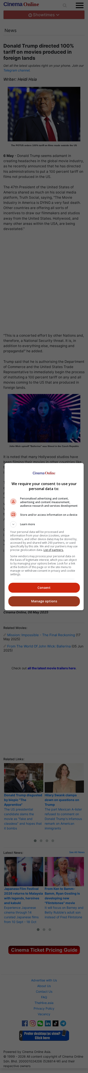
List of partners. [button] (54, 550)
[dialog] (44, 536)
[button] (44, 524)
